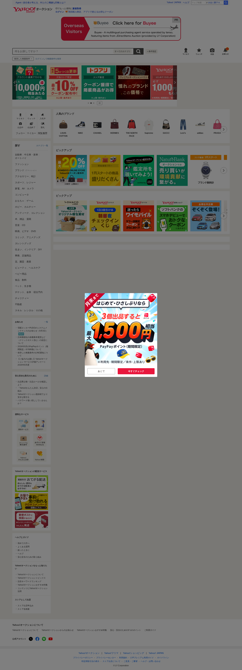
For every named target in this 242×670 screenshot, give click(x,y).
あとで (101, 371)
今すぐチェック (136, 371)
